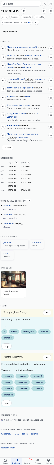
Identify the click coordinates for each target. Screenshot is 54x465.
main (12, 447)
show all (7, 147)
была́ (33, 55)
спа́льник (7, 214)
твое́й (16, 125)
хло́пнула (18, 47)
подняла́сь (17, 104)
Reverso (34, 433)
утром (37, 64)
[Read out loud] (23, 11)
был (19, 64)
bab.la (25, 433)
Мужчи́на (11, 64)
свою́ (27, 104)
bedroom (5, 447)
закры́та (40, 55)
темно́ (28, 96)
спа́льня (7, 205)
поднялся (13, 113)
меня (11, 96)
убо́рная (7, 242)
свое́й (34, 47)
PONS (16, 433)
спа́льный (8, 223)
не (19, 133)
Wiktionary (6, 433)
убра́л (14, 87)
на (37, 113)
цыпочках (12, 116)
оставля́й (14, 79)
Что (9, 125)
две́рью (27, 47)
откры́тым (40, 79)
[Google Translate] (44, 3)
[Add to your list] (50, 11)
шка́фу (23, 87)
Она (9, 104)
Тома (27, 55)
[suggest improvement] (44, 11)
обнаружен (27, 64)
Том (9, 87)
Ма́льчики (12, 133)
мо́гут (24, 133)
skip (6, 346)
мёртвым (27, 67)
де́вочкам (23, 137)
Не (8, 79)
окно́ (22, 79)
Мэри (9, 47)
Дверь (10, 55)
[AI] (50, 3)
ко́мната (36, 242)
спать (5, 253)
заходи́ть (32, 133)
